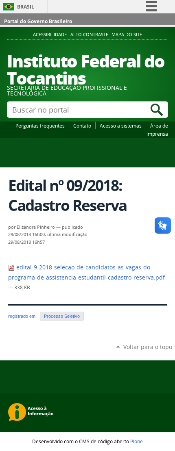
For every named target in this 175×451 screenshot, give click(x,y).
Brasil (25, 6)
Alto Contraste (89, 34)
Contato (82, 125)
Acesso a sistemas (121, 125)
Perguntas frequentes (40, 125)
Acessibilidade (50, 34)
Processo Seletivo (62, 316)
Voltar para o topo (147, 347)
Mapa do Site (127, 34)
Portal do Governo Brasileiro (38, 21)
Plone (136, 441)
